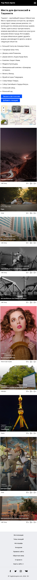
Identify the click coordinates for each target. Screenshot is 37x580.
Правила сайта (18, 551)
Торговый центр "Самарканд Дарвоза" (15, 269)
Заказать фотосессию (11, 96)
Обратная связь (18, 556)
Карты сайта (17, 564)
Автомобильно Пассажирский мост (13, 298)
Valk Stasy (4, 183)
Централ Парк (6, 488)
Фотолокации (18, 535)
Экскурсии (18, 547)
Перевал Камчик (7, 179)
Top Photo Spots (8, 3)
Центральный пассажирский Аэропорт (15, 518)
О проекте (18, 560)
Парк (2, 209)
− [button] (3, 110)
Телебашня (5, 429)
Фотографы (19, 543)
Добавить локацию (10, 100)
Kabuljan (3, 391)
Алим (2, 213)
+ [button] (3, 108)
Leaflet (30, 124)
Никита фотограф (6, 361)
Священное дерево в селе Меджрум (14, 387)
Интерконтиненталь (8, 239)
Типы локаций (18, 539)
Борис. (3, 433)
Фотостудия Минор (8, 358)
